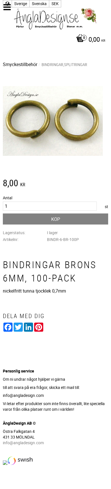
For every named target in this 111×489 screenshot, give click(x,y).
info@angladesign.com (23, 442)
